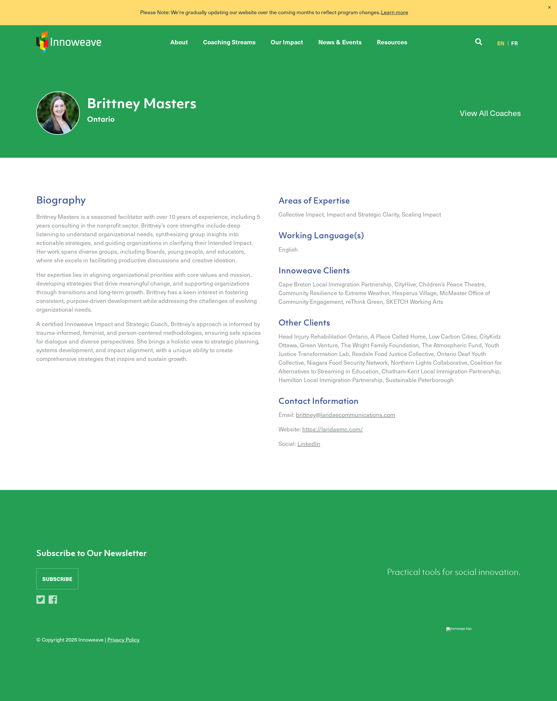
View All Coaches (490, 113)
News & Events (340, 41)
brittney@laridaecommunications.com (345, 414)
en (500, 43)
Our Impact (287, 41)
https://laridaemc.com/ (332, 429)
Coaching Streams (229, 41)
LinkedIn (308, 443)
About (179, 41)
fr (514, 43)
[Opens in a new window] (42, 600)
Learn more (394, 12)
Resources (392, 41)
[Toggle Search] (478, 42)
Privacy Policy (123, 639)
